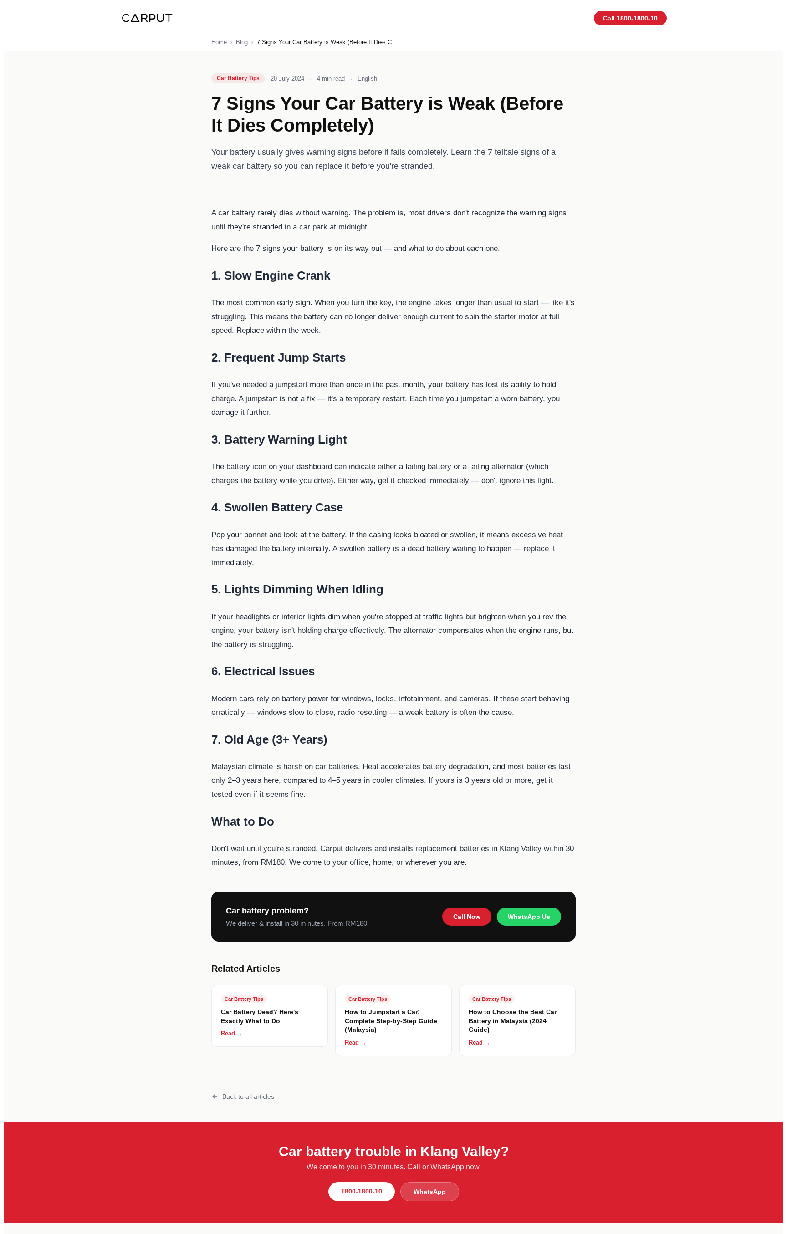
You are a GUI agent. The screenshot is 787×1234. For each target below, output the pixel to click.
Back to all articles (248, 1096)
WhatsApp (430, 1191)
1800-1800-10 (361, 1191)
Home (219, 42)
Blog (242, 42)
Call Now (466, 916)
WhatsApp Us (529, 916)
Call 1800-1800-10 (630, 18)
